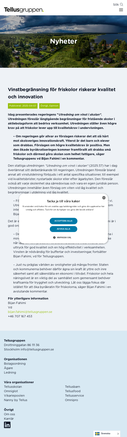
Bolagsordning (15, 363)
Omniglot (11, 391)
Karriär (9, 418)
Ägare (8, 368)
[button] (63, 237)
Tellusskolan (13, 386)
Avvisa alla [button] (63, 228)
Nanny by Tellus (15, 400)
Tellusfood (73, 391)
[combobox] (104, 197)
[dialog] (63, 218)
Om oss (9, 414)
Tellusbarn (72, 386)
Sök (116, 4)
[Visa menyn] (121, 9)
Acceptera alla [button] (63, 221)
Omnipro (71, 400)
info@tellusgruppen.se (37, 349)
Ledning (10, 372)
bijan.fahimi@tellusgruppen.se (30, 312)
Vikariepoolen (14, 395)
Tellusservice (74, 395)
